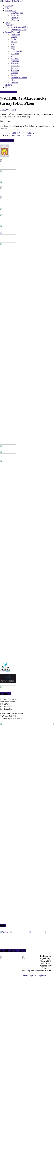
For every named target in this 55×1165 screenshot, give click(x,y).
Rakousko (15, 63)
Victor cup (15, 18)
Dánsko (14, 37)
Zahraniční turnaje (13, 32)
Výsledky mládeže (18, 30)
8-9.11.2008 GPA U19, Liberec (20, 135)
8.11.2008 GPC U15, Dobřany (19, 133)
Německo (15, 61)
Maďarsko (15, 54)
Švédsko (14, 73)
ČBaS (34, 975)
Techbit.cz (26, 975)
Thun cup (15, 15)
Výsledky (9, 25)
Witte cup (15, 20)
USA (13, 80)
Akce (7, 22)
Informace (9, 8)
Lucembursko (16, 51)
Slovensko (15, 66)
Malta (13, 56)
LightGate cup (17, 13)
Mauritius (15, 58)
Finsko (13, 39)
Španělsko (15, 70)
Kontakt (8, 87)
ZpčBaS (42, 975)
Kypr (13, 49)
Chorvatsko (15, 34)
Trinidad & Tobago (19, 78)
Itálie (13, 46)
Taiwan (14, 75)
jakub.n (13, 110)
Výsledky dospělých (19, 27)
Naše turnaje (10, 10)
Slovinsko (15, 68)
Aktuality (9, 6)
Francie (14, 42)
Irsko (13, 44)
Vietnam (14, 82)
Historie (8, 85)
